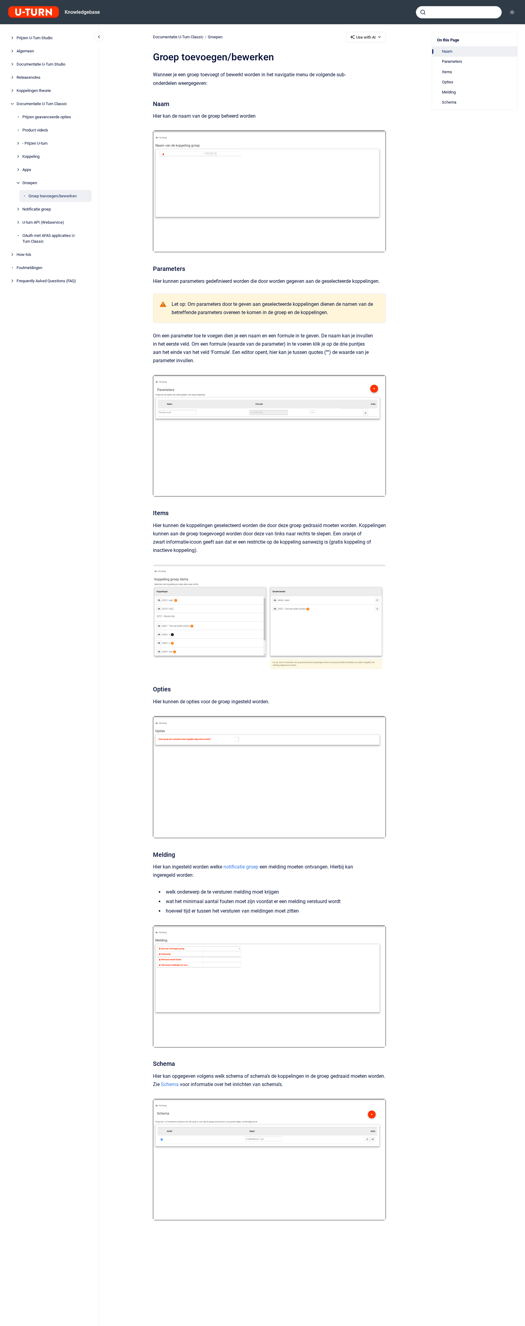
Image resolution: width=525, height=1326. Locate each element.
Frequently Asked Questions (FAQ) (46, 281)
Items (447, 72)
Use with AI (366, 37)
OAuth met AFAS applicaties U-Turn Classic (48, 238)
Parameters (452, 61)
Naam (447, 51)
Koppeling (31, 156)
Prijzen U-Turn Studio (34, 38)
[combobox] (458, 12)
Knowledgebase (82, 12)
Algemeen (25, 51)
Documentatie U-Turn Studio (41, 64)
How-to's (24, 254)
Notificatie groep (36, 209)
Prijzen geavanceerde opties (46, 117)
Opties (447, 82)
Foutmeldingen (29, 267)
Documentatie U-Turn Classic (42, 103)
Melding (449, 92)
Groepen (29, 182)
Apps (26, 169)
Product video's (35, 130)
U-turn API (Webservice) (43, 222)
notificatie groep (240, 867)
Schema (449, 102)
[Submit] (423, 12)
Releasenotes (28, 77)
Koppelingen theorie (34, 90)
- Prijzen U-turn (35, 143)
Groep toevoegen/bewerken (53, 196)
